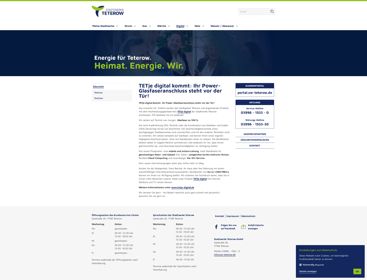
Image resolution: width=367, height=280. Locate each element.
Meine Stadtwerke (103, 25)
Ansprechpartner (255, 134)
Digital (180, 25)
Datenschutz (248, 216)
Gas (144, 25)
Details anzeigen (308, 271)
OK (357, 271)
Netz (197, 25)
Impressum (233, 216)
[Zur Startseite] (108, 11)
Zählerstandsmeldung (255, 139)
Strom (128, 25)
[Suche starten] (272, 11)
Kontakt (254, 145)
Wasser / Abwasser (222, 25)
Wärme (161, 25)
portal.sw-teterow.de (255, 93)
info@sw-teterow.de (225, 254)
